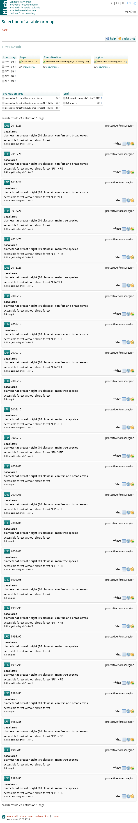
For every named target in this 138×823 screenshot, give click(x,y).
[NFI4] (3, 66)
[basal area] (20, 61)
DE (111, 3)
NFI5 (7, 61)
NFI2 (7, 76)
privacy (22, 816)
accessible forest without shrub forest (24, 98)
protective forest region (109, 61)
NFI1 (7, 81)
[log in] (135, 3)
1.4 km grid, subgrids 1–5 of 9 (80, 98)
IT (123, 3)
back (5, 30)
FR (117, 3)
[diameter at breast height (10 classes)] (44, 61)
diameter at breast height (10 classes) (65, 61)
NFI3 (7, 71)
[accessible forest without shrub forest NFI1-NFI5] (3, 103)
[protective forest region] (95, 61)
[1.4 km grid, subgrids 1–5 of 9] (64, 98)
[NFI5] (3, 61)
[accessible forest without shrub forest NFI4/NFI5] (3, 108)
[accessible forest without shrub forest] (3, 98)
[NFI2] (3, 76)
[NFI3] (3, 71)
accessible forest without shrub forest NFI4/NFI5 (29, 107)
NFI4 (7, 66)
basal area (27, 61)
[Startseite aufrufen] (20, 7)
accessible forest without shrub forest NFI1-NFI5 (29, 102)
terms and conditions (38, 816)
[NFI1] (3, 81)
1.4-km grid (71, 102)
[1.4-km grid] (64, 103)
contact (55, 816)
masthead (11, 816)
